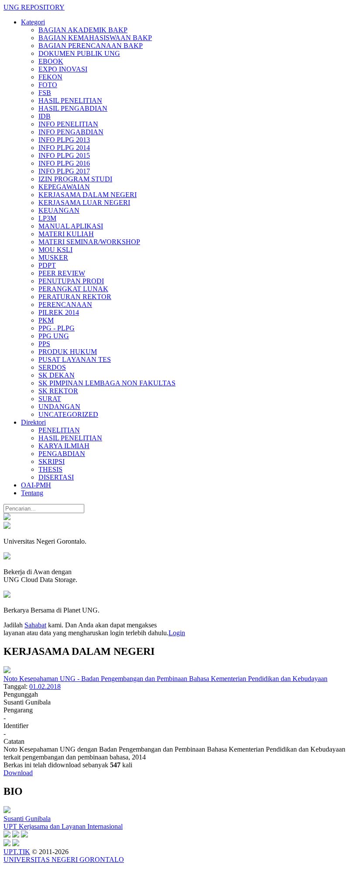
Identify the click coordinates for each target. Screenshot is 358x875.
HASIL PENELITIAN (70, 100)
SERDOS (52, 367)
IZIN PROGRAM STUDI (75, 179)
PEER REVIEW (61, 273)
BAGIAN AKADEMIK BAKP (82, 30)
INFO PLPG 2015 (64, 155)
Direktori (33, 422)
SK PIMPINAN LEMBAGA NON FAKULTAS (107, 383)
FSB (44, 92)
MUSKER (53, 257)
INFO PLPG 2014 (64, 147)
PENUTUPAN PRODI (71, 281)
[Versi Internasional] (6, 517)
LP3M (47, 218)
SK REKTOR (58, 391)
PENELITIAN (59, 430)
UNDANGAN (59, 406)
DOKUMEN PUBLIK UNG (79, 53)
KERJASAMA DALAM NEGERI (87, 194)
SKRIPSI (51, 461)
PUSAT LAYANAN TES (74, 359)
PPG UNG (53, 336)
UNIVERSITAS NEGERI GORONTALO (63, 859)
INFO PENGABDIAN (70, 132)
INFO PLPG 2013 (64, 139)
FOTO (47, 85)
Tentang (32, 493)
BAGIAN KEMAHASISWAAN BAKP (95, 37)
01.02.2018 (45, 686)
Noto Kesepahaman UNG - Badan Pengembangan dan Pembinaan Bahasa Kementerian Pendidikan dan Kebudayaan (165, 678)
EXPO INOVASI (62, 69)
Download (18, 772)
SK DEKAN (56, 375)
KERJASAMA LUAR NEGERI (84, 202)
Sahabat (35, 625)
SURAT (49, 398)
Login (177, 633)
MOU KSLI (55, 249)
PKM (46, 320)
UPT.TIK (16, 851)
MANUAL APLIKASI (70, 226)
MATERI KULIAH (66, 234)
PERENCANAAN (65, 304)
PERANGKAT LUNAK (73, 289)
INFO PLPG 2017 (64, 171)
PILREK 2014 (58, 312)
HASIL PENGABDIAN (72, 108)
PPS (44, 343)
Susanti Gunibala (27, 818)
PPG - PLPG (56, 328)
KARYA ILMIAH (64, 445)
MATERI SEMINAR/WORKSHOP (89, 241)
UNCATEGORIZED (68, 414)
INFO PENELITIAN (68, 124)
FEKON (50, 77)
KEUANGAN (58, 210)
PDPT (47, 265)
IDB (44, 116)
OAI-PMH (36, 485)
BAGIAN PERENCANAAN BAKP (90, 45)
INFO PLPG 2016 (64, 163)
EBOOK (50, 61)
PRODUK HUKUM (67, 351)
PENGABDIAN (61, 453)
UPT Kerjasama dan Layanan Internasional (63, 826)
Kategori (33, 22)
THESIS (50, 469)
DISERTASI (56, 477)
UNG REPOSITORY (34, 7)
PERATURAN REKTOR (74, 296)
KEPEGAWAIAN (64, 187)
